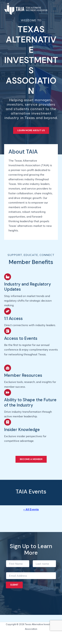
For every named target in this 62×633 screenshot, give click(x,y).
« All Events (31, 509)
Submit (14, 584)
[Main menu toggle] (55, 9)
